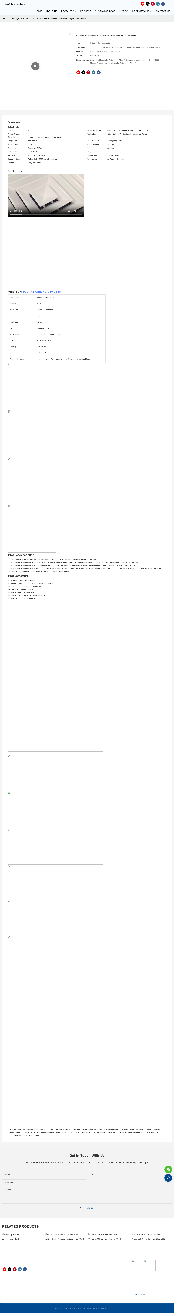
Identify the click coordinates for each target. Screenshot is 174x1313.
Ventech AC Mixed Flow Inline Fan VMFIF (105, 1239)
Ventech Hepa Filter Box (11, 1239)
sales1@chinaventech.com (89, 1283)
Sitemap (115, 1308)
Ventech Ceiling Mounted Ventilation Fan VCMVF (64, 1239)
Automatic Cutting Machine (142, 1281)
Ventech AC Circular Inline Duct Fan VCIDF (149, 1239)
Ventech (5, 19)
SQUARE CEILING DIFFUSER (41, 291)
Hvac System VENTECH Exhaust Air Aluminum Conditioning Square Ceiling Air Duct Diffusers (48, 19)
